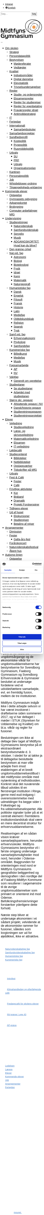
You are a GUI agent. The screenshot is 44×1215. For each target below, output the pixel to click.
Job (11, 179)
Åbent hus (15, 550)
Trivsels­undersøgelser (27, 86)
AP (15, 369)
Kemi (17, 276)
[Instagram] (7, 1143)
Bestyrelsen (16, 59)
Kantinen (14, 171)
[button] (34, 14)
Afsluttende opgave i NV (28, 403)
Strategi (14, 52)
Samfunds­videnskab (26, 229)
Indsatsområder (23, 75)
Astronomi (20, 256)
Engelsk (18, 295)
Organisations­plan (25, 168)
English (11, 7)
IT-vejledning (21, 446)
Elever (9, 419)
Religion (19, 322)
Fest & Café (16, 477)
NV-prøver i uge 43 (16, 1014)
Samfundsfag (22, 345)
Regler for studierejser (27, 102)
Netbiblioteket (22, 461)
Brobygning (16, 206)
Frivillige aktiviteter (20, 489)
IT (10, 117)
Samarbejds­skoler (25, 129)
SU (16, 156)
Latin (17, 311)
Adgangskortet (18, 202)
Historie (18, 307)
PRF (16, 160)
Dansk (17, 291)
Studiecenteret (18, 454)
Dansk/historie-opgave (27, 407)
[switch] (38, 614)
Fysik (17, 268)
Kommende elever (16, 191)
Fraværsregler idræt (26, 110)
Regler (13, 90)
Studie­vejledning (24, 427)
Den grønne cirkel (20, 249)
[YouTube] (8, 1193)
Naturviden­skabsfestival (23, 547)
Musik (17, 237)
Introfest (11, 978)
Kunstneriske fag (19, 349)
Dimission (15, 531)
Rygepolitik (20, 144)
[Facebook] (7, 1118)
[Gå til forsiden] (22, 38)
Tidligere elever (18, 508)
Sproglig (19, 233)
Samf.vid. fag (17, 334)
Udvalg (13, 152)
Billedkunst (20, 353)
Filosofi (18, 299)
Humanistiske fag (19, 287)
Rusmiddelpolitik (24, 148)
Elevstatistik (21, 83)
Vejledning (15, 423)
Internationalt (17, 125)
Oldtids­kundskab (24, 318)
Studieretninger (18, 222)
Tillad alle (22, 637)
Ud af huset (16, 512)
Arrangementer (14, 527)
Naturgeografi (22, 284)
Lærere (8, 1069)
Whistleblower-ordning (23, 183)
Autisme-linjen (13, 554)
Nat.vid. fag (16, 253)
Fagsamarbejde (18, 365)
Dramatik (19, 500)
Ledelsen (10, 1065)
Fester (17, 481)
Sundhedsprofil (18, 137)
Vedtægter (20, 67)
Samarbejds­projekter (22, 133)
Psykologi (19, 342)
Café (16, 485)
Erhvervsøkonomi (24, 338)
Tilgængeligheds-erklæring (25, 187)
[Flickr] (7, 1168)
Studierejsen (21, 519)
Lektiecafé (15, 450)
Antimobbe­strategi (25, 113)
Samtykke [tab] (8, 570)
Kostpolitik (20, 140)
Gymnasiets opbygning (23, 199)
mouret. (18, 1212)
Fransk (18, 303)
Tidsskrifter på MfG (25, 469)
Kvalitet (13, 71)
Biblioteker (20, 458)
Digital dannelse (23, 79)
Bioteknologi (21, 264)
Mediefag (19, 314)
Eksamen (19, 442)
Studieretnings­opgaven (27, 411)
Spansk (18, 326)
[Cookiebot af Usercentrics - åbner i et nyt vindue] (32, 564)
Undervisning (13, 218)
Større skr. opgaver (21, 400)
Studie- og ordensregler (28, 94)
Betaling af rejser (24, 523)
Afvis (22, 649)
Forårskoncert (17, 543)
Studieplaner (17, 384)
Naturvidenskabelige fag (17, 949)
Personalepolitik (19, 175)
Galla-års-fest (22, 539)
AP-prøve (12, 1025)
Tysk (16, 330)
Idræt (17, 272)
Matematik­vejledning (26, 438)
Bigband (19, 496)
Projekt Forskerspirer (26, 504)
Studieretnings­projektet (28, 415)
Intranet (9, 4)
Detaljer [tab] (22, 570)
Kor (16, 492)
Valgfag (13, 376)
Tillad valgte (22, 643)
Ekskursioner (22, 516)
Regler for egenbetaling (28, 106)
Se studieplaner (23, 388)
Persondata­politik (19, 55)
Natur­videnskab (23, 226)
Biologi (18, 260)
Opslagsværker (23, 465)
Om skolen (11, 48)
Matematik (20, 280)
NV (16, 373)
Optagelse (15, 195)
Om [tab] (36, 570)
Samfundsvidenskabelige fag (20, 952)
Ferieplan (15, 121)
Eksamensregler (24, 98)
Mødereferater (22, 63)
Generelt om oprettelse (27, 380)
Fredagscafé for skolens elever (23, 1003)
